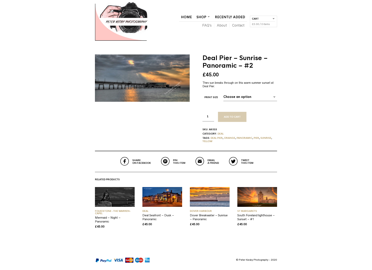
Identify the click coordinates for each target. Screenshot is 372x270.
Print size (211, 97)
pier (256, 138)
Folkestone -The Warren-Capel (113, 212)
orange (229, 138)
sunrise (265, 138)
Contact (238, 25)
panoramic (244, 138)
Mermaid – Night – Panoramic (108, 219)
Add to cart (232, 116)
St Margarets (247, 211)
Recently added (230, 17)
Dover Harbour (201, 211)
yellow (207, 141)
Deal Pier (217, 138)
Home (186, 17)
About (222, 25)
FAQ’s (207, 25)
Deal (221, 133)
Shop (201, 17)
